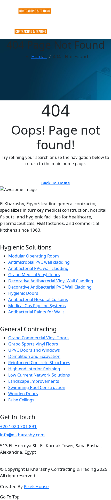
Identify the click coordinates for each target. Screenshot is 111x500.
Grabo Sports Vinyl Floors (33, 344)
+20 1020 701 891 (18, 426)
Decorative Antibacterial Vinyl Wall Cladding (50, 281)
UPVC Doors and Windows (34, 350)
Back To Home (55, 182)
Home (39, 56)
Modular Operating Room (33, 256)
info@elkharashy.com (22, 435)
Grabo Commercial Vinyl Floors (38, 338)
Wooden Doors (23, 393)
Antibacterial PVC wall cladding (38, 268)
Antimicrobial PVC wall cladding (39, 262)
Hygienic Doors (23, 293)
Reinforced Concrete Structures (39, 362)
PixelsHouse (36, 486)
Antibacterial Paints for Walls (36, 312)
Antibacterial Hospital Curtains (38, 299)
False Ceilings (21, 400)
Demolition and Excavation (34, 356)
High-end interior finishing (34, 369)
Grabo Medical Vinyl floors (34, 274)
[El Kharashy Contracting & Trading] (28, 7)
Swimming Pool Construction (36, 387)
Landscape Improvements (33, 381)
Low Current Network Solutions (39, 375)
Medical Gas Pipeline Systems (37, 305)
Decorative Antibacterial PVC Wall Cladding (50, 287)
